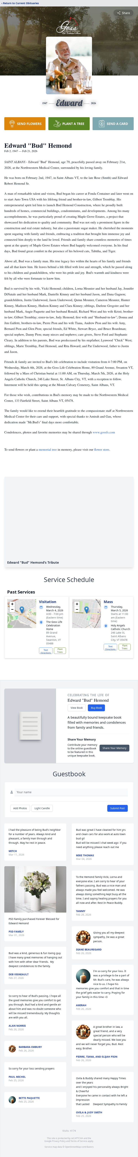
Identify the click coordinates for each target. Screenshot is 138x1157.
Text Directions (46, 651)
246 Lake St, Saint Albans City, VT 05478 (119, 636)
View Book (77, 707)
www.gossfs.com (104, 432)
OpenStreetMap (73, 1146)
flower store (101, 449)
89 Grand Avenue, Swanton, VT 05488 (53, 638)
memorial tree (48, 449)
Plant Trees (60, 651)
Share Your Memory (114, 748)
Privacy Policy (59, 1141)
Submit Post (117, 808)
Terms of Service (78, 1141)
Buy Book (96, 707)
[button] (22, 610)
